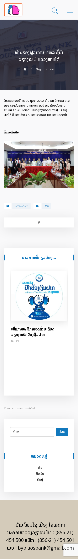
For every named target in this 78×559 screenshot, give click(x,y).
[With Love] (13, 9)
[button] (70, 11)
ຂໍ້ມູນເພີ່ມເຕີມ (11, 132)
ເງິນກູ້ (40, 479)
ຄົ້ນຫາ (62, 431)
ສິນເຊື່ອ (40, 474)
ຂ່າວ (47, 206)
